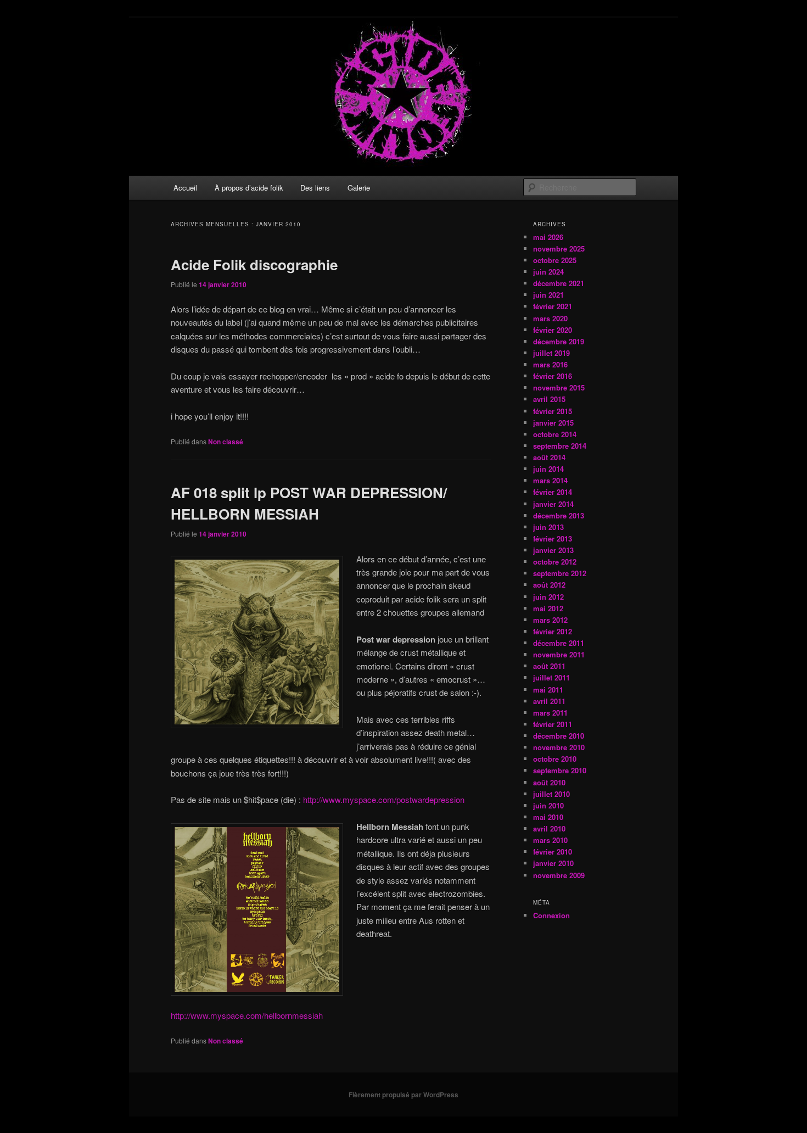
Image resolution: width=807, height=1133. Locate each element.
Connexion (551, 915)
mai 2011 (548, 689)
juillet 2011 (551, 677)
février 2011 (552, 724)
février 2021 (552, 306)
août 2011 (549, 666)
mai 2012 (548, 608)
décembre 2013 (558, 515)
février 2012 (552, 631)
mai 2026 (548, 237)
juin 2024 (548, 271)
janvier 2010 (553, 863)
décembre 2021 (558, 283)
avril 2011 (549, 701)
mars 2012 (550, 620)
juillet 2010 (551, 794)
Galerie (359, 187)
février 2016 (552, 376)
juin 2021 (548, 294)
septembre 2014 (559, 445)
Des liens (315, 187)
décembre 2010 (558, 735)
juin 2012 (548, 596)
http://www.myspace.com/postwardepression (383, 799)
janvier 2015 (553, 422)
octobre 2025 (554, 260)
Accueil (185, 187)
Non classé (225, 441)
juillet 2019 (551, 353)
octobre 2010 (554, 759)
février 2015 (552, 411)
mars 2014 (550, 480)
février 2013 (552, 538)
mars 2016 (550, 364)
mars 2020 (550, 318)
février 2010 (552, 851)
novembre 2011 (559, 654)
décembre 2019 (558, 341)
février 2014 (552, 492)
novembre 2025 (559, 248)
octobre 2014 (554, 434)
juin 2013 (548, 527)
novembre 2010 (559, 747)
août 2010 (549, 782)
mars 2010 (550, 840)
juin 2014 (548, 469)
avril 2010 (549, 828)
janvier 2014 (553, 504)
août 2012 (549, 584)
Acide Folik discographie (254, 264)
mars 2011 (550, 712)
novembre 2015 (559, 387)
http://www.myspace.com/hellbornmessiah (247, 1015)
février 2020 (552, 330)
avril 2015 (549, 399)
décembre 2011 (558, 643)
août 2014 (549, 457)
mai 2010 (548, 817)
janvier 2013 (553, 550)
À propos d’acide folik (249, 187)
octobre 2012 (554, 561)
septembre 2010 (559, 770)
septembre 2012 (559, 573)
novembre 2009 (559, 875)
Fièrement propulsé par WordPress (403, 1094)
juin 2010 (548, 805)
